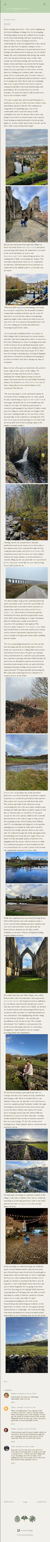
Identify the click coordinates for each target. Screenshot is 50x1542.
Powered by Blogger (27, 1530)
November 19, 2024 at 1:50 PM (25, 1446)
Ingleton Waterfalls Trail (33, 400)
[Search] (44, 3)
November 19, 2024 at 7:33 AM (26, 1407)
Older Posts (41, 1502)
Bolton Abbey (9, 793)
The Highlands (12, 563)
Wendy (13, 1429)
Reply (13, 1402)
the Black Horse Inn (30, 382)
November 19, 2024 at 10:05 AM (26, 1429)
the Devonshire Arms (31, 627)
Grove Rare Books (11, 1001)
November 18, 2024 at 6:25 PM (27, 1393)
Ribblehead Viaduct (33, 551)
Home (25, 1502)
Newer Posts (9, 1502)
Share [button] (5, 1381)
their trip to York (29, 247)
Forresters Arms (24, 1204)
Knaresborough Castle (13, 256)
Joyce (13, 1446)
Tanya (13, 1407)
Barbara (14, 1393)
